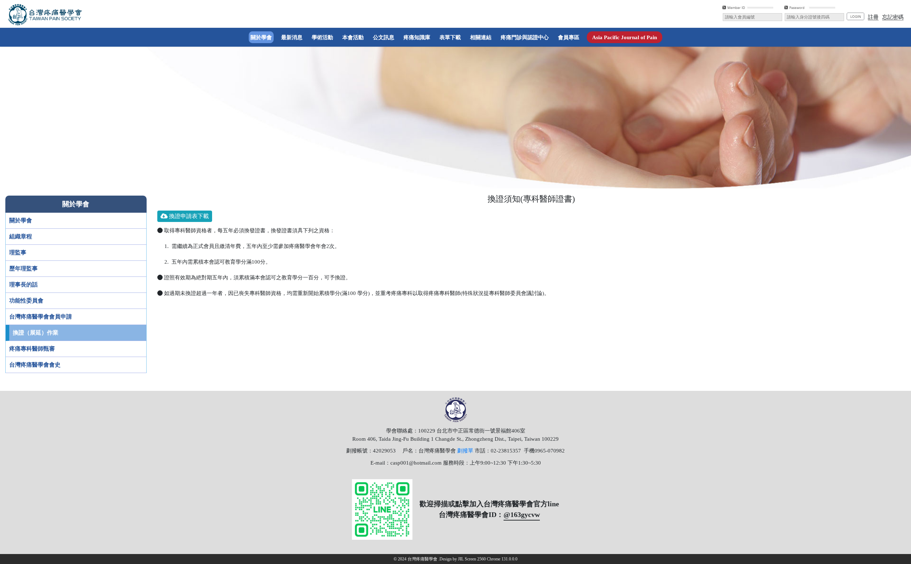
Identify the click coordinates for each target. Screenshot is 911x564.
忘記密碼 (893, 17)
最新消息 (291, 37)
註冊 (873, 17)
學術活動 (322, 37)
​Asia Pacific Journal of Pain (624, 37)
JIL (461, 559)
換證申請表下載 (188, 216)
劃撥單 (465, 450)
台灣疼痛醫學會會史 (34, 365)
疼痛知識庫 (417, 37)
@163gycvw (522, 514)
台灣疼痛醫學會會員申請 (40, 317)
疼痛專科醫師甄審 (32, 349)
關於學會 (262, 37)
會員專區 (568, 37)
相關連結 (480, 37)
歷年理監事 (23, 268)
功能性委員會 (26, 300)
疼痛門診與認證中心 (525, 37)
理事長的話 (23, 284)
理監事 (17, 252)
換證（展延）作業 (35, 333)
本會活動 (353, 37)
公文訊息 (383, 37)
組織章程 (20, 236)
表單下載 (450, 37)
